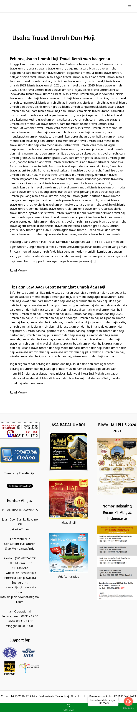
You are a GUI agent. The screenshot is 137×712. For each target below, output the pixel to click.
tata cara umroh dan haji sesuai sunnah (65, 310)
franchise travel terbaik (53, 171)
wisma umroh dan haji (56, 356)
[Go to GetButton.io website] (128, 708)
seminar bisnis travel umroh (47, 209)
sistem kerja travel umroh (85, 209)
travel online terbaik (68, 226)
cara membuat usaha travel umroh (83, 124)
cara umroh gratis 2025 (84, 158)
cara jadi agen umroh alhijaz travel (99, 115)
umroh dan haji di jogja (79, 322)
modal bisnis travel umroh (97, 188)
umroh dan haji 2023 (23, 318)
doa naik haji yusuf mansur (55, 305)
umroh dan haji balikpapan (97, 318)
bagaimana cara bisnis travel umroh (91, 69)
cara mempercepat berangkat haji (48, 297)
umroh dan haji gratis (110, 322)
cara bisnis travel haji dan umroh (54, 111)
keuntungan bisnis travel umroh (47, 183)
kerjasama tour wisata (35, 179)
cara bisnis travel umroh (93, 111)
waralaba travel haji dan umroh (99, 234)
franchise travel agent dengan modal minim (78, 166)
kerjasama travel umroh (68, 179)
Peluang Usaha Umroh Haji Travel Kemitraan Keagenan (60, 58)
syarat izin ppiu (75, 213)
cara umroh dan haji (51, 301)
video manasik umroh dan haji (81, 348)
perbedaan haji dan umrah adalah (97, 305)
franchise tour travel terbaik (28, 166)
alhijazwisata (27, 578)
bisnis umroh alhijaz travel (100, 103)
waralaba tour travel (62, 234)
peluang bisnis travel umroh (39, 196)
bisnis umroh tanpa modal (80, 107)
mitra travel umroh (66, 188)
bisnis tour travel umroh (69, 81)
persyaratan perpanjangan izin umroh (35, 200)
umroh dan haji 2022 (108, 314)
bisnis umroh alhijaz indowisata (59, 103)
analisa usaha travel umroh (47, 69)
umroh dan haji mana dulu (89, 327)
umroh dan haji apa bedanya (58, 318)
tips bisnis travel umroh (66, 222)
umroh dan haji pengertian (84, 331)
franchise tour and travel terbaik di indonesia (92, 162)
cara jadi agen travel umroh (55, 115)
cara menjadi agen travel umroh (56, 149)
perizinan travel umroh (105, 196)
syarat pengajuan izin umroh (29, 222)
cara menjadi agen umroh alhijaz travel (48, 154)
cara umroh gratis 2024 (51, 158)
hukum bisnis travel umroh (50, 175)
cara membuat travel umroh (39, 124)
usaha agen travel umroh (69, 230)
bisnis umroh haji (53, 64)
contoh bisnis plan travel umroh (39, 162)
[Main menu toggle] (129, 6)
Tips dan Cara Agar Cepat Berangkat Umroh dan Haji (57, 287)
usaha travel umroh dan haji (29, 234)
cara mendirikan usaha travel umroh (64, 145)
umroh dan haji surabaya (38, 339)
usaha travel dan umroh (104, 230)
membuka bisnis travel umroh (91, 183)
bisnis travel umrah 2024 (43, 86)
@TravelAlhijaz (26, 573)
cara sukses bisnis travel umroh (97, 154)
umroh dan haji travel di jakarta (40, 344)
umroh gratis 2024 (95, 226)
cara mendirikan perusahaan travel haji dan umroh (82, 137)
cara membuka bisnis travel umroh (77, 128)
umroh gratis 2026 (38, 230)
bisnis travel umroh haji (56, 98)
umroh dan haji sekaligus (71, 335)
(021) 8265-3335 (25, 558)
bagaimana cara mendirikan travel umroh (37, 73)
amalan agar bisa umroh (79, 293)
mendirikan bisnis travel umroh (31, 188)
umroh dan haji (83, 314)
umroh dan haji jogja (24, 327)
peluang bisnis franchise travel (58, 192)
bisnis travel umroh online (90, 98)
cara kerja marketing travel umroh (32, 120)
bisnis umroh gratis (48, 107)
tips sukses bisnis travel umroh (104, 222)
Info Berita (17, 293)
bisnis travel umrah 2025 (78, 86)
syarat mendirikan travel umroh (47, 217)
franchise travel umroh (85, 171)
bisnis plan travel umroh (98, 77)
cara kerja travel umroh (72, 120)
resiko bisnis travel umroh (46, 205)
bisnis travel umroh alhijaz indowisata (88, 94)
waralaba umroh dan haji (33, 352)
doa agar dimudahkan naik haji (87, 301)
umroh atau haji (30, 314)
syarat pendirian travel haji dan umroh (96, 217)
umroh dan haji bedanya (45, 322)
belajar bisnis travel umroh (28, 77)
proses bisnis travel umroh (80, 200)
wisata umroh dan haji (25, 356)
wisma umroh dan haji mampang (95, 356)
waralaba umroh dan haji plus (71, 352)
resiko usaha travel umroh (82, 205)
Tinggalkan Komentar (24, 64)
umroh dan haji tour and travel (77, 339)
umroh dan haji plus (39, 335)
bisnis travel (95, 81)
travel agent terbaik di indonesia (32, 226)
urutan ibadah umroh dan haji (82, 344)
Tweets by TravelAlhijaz (20, 473)
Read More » (18, 270)
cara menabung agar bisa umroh (94, 297)
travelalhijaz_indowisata (20, 587)
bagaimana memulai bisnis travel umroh (94, 73)
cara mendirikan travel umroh (76, 141)
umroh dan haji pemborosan (45, 331)
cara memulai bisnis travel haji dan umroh (77, 132)
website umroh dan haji (108, 352)
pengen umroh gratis (74, 196)
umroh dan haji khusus (54, 327)
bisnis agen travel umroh (64, 77)
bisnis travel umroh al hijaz (63, 90)
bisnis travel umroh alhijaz (44, 94)
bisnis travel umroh (31, 90)
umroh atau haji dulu (57, 314)
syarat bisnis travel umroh (46, 213)
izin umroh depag (81, 175)
